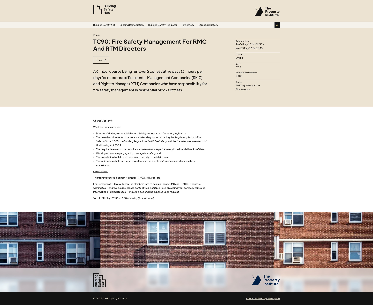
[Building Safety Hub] (104, 9)
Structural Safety (208, 24)
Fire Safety (188, 24)
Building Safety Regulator (162, 24)
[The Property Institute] (266, 284)
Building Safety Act (104, 24)
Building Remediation (132, 24)
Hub (98, 35)
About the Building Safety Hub (263, 298)
